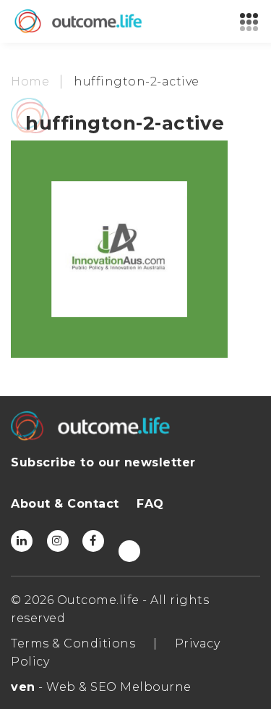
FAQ (150, 504)
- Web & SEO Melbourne (101, 687)
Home (30, 81)
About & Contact (65, 504)
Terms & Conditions (73, 643)
